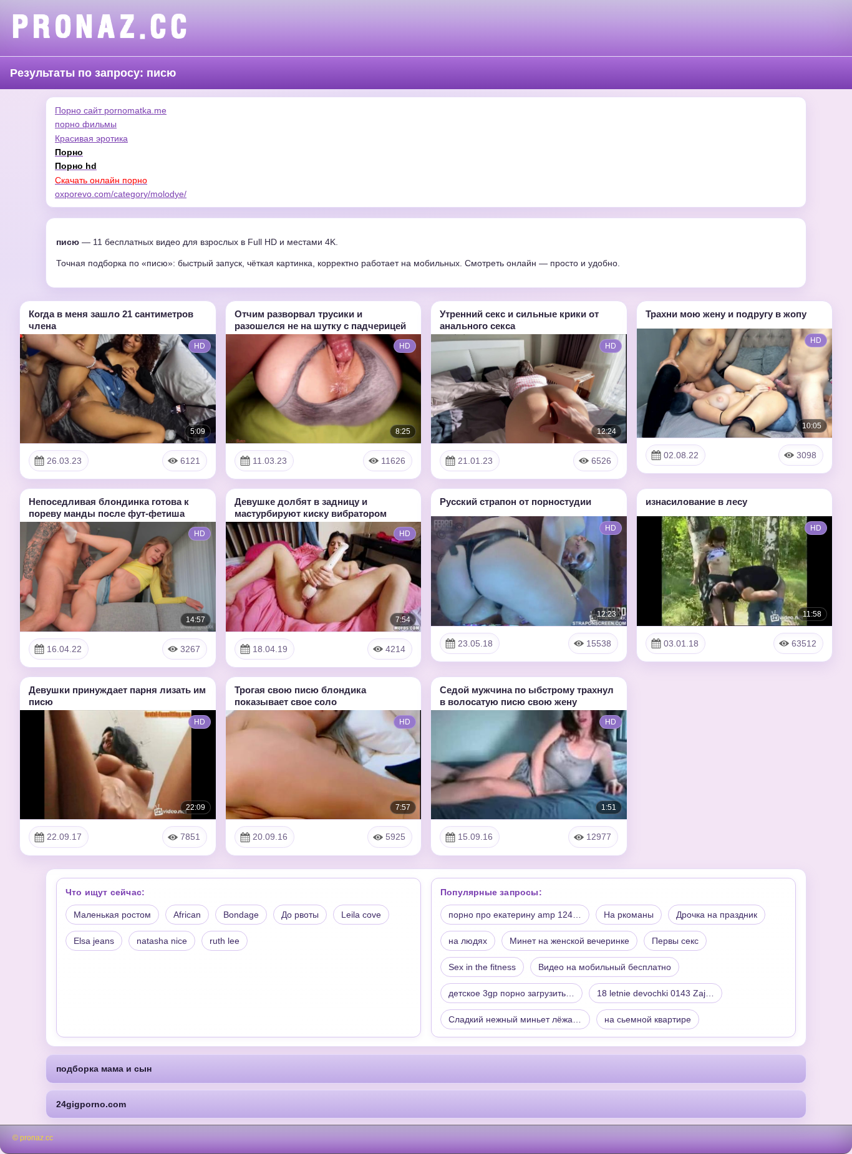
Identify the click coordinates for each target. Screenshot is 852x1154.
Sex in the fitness (482, 967)
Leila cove (361, 915)
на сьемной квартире (647, 1019)
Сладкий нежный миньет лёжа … (516, 1019)
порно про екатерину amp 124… (514, 915)
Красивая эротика (91, 138)
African (187, 915)
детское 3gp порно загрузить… (511, 993)
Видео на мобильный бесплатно (604, 967)
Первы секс (675, 941)
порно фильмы (86, 124)
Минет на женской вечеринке (569, 941)
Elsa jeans (94, 941)
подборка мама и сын (104, 1069)
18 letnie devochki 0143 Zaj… (655, 993)
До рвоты (300, 915)
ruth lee (225, 941)
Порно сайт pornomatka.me (111, 110)
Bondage (241, 915)
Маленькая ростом (112, 915)
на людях (467, 941)
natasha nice (162, 941)
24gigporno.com (91, 1104)
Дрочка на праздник (716, 915)
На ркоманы (629, 915)
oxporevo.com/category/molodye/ (120, 194)
